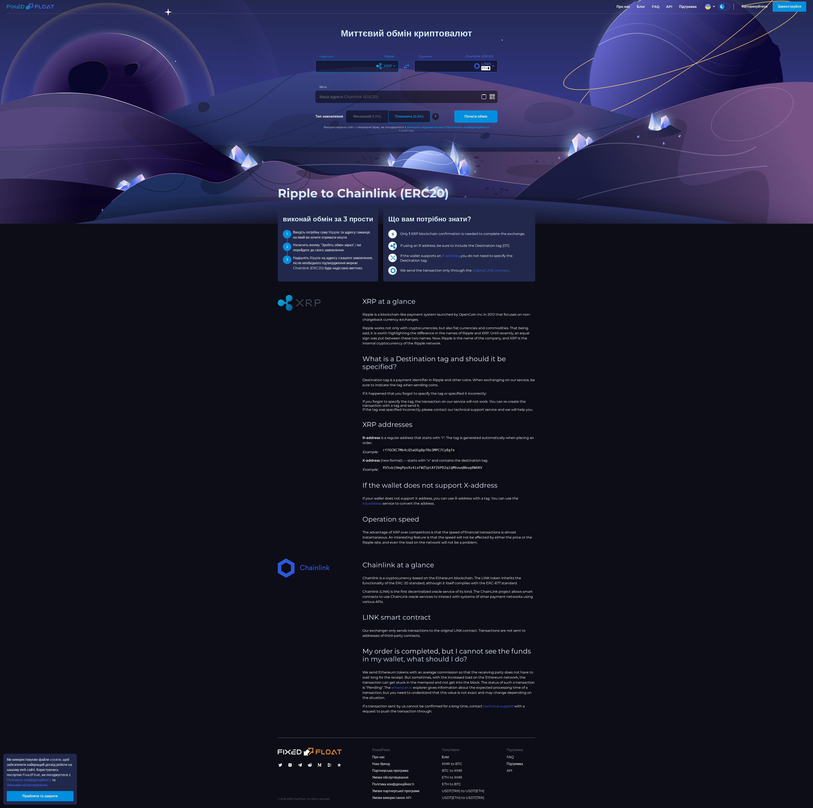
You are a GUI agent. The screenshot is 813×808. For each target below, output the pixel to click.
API (669, 7)
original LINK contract (491, 270)
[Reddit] (309, 765)
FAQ (655, 7)
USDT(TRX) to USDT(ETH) (463, 791)
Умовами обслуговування (27, 785)
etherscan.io (401, 688)
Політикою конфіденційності (468, 127)
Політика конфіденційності (393, 784)
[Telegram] (300, 765)
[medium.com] (319, 765)
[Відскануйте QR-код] (492, 97)
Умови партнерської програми (395, 791)
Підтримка (688, 7)
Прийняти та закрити (40, 796)
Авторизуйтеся (754, 6)
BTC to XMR (452, 771)
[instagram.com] (290, 765)
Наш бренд (381, 764)
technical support (498, 706)
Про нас (623, 7)
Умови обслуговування (390, 777)
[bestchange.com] (329, 765)
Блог (641, 7)
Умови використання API (391, 798)
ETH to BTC (451, 784)
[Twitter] (280, 765)
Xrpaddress (372, 503)
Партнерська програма (390, 771)
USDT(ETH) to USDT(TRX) (463, 798)
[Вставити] (484, 97)
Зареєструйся (789, 6)
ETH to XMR (452, 777)
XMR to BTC (452, 764)
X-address (450, 256)
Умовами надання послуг (425, 127)
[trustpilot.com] (339, 765)
